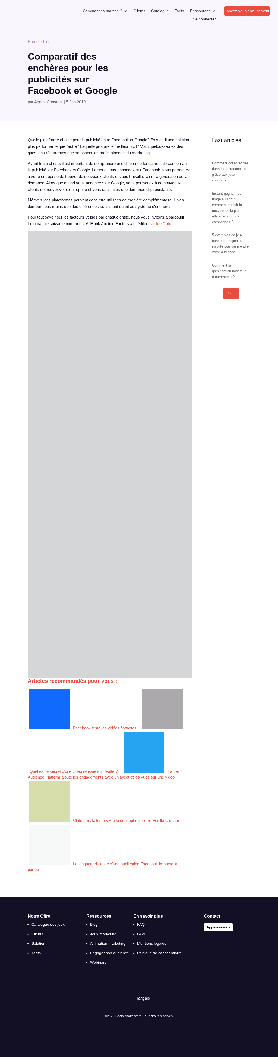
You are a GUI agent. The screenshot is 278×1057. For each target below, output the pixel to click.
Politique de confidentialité (159, 953)
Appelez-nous (218, 927)
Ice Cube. (164, 223)
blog (46, 41)
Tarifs (179, 11)
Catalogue (160, 11)
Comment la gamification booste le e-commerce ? (229, 271)
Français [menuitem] (142, 998)
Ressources (200, 11)
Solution (38, 943)
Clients (139, 11)
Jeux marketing (103, 934)
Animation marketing (107, 943)
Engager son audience (109, 953)
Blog (94, 924)
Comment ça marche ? (102, 11)
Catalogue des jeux (48, 924)
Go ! (231, 293)
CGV (141, 934)
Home (33, 41)
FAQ (141, 924)
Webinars (98, 962)
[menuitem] (139, 998)
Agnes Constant (48, 102)
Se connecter (204, 19)
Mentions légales (151, 943)
